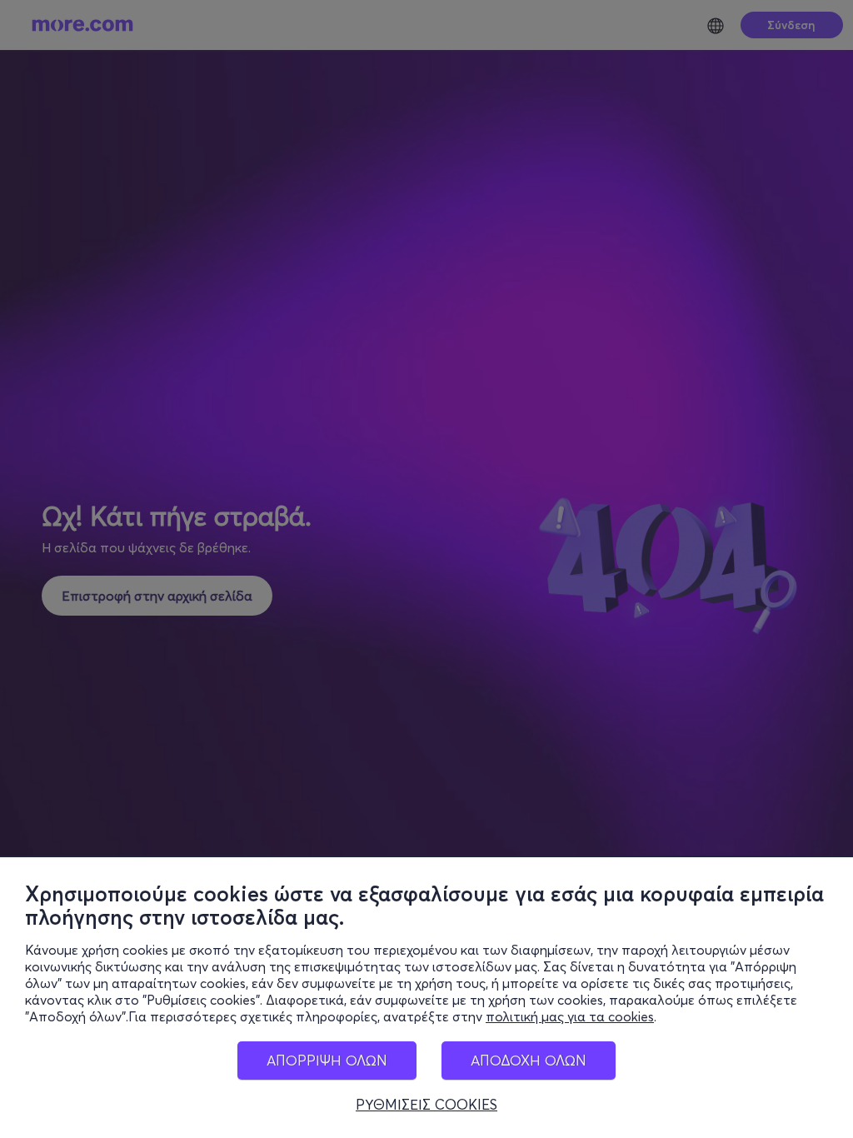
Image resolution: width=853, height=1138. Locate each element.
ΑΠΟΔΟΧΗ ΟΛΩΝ (528, 1060)
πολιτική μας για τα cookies (570, 1016)
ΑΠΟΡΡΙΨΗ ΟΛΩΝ (327, 1060)
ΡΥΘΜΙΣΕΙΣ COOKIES (426, 1104)
